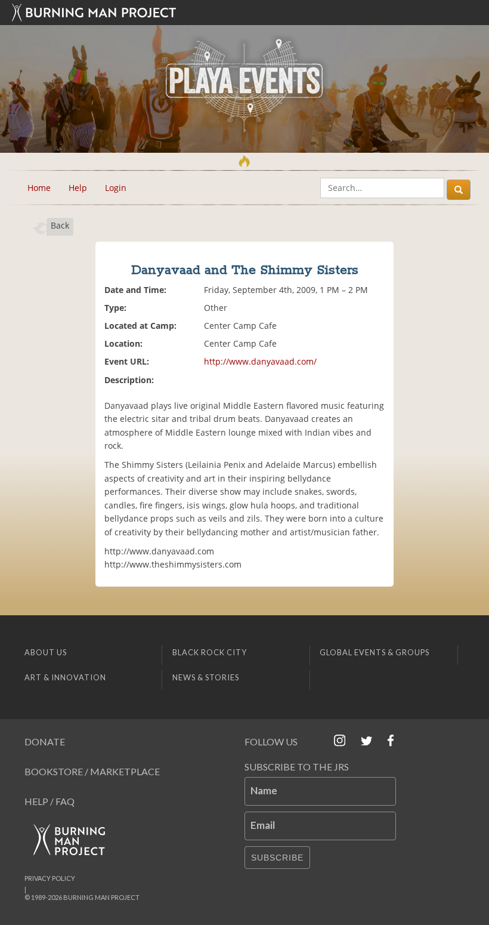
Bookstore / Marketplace (92, 771)
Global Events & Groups (374, 652)
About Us (45, 652)
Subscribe (277, 857)
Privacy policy (49, 878)
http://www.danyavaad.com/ (260, 361)
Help (78, 187)
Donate (44, 741)
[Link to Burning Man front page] (244, 12)
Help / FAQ (49, 801)
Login (115, 187)
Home (39, 187)
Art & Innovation (65, 677)
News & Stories (205, 677)
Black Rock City (209, 652)
